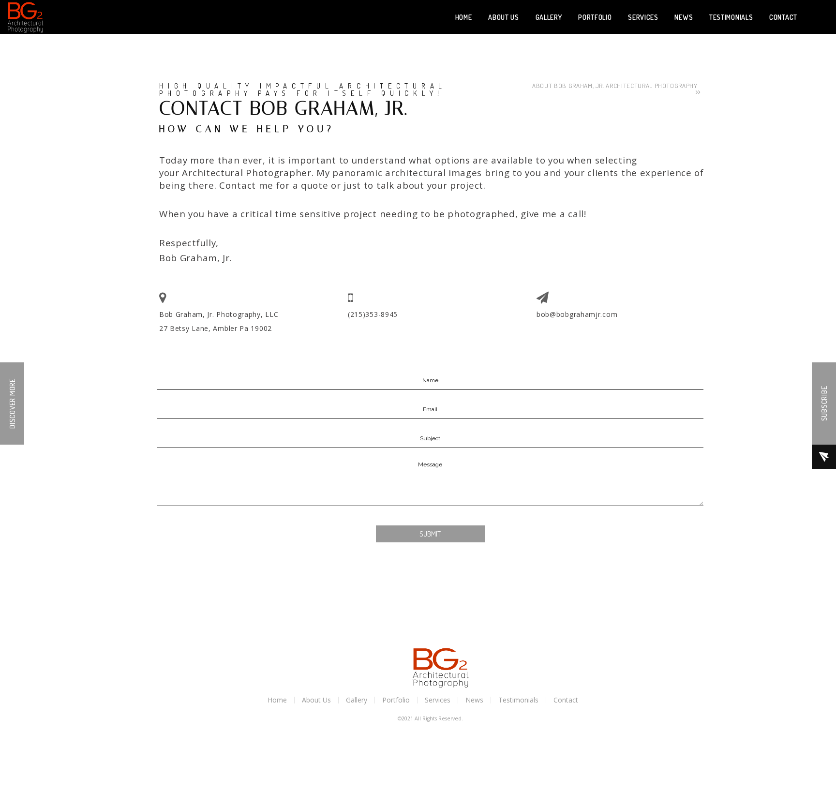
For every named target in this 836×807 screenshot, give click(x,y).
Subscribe (824, 403)
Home (277, 699)
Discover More (12, 403)
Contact (565, 699)
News (474, 699)
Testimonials (518, 699)
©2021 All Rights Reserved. (430, 718)
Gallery (356, 699)
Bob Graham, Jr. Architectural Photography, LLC (25, 17)
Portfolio (396, 699)
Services (437, 699)
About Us (316, 699)
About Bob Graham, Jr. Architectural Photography (616, 86)
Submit (430, 533)
